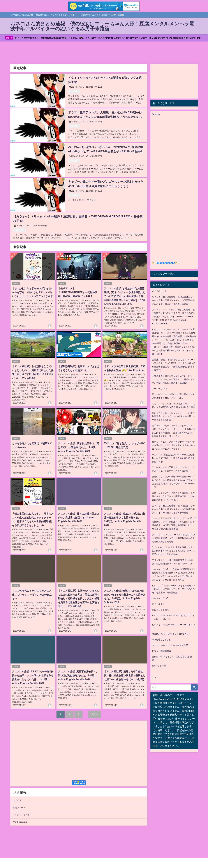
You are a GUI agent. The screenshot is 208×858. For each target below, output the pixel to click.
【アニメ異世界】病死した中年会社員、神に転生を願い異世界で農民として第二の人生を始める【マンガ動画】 (124, 675)
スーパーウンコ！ (160, 389)
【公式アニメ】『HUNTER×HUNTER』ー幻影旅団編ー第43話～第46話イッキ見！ (77, 292)
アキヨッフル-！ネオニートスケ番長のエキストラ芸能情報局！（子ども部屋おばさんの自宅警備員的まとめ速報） (173, 538)
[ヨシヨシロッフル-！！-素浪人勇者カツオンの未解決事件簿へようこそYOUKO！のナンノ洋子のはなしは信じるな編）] (174, 550)
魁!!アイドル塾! (159, 666)
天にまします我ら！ (161, 610)
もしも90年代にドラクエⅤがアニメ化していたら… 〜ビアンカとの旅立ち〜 (32, 594)
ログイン (17, 800)
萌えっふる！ (158, 604)
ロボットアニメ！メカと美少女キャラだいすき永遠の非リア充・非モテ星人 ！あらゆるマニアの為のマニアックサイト (173, 445)
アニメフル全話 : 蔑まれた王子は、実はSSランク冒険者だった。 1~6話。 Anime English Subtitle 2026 (78, 447)
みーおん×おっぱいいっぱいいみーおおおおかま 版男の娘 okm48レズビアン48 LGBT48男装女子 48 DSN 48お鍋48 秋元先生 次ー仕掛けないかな (106, 151)
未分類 (74, 91)
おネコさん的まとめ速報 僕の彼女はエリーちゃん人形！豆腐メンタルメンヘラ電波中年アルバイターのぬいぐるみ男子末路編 (173, 300)
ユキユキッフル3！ (161, 598)
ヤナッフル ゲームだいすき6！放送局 (170, 645)
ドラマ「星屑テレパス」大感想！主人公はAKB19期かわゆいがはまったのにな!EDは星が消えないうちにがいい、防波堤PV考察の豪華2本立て (105, 117)
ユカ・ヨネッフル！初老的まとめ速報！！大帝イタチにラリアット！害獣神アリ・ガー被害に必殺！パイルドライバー (173, 496)
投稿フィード (19, 807)
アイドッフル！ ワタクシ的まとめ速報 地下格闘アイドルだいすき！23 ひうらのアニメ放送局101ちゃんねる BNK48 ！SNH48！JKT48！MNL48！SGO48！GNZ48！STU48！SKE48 (173, 316)
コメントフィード (21, 815)
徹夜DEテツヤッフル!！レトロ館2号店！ (171, 634)
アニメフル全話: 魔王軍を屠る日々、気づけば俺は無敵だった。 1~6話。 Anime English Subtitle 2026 (78, 675)
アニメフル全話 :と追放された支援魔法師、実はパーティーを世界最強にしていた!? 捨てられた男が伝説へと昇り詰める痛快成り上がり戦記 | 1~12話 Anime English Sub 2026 (124, 296)
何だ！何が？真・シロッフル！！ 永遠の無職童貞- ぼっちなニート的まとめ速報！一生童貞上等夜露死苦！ (173, 416)
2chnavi (156, 114)
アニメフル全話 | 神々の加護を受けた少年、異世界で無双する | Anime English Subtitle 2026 (78, 517)
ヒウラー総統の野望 (161, 651)
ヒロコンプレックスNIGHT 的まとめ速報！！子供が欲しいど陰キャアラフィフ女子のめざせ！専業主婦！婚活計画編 (174, 589)
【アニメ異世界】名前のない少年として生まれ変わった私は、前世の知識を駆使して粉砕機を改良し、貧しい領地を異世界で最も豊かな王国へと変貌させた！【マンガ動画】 (78, 598)
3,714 (95, 714)
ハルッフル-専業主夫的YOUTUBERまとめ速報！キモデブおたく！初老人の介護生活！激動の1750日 (173, 458)
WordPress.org (20, 822)
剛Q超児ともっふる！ (162, 639)
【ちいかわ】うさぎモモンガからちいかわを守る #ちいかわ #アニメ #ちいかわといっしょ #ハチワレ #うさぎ (32, 292)
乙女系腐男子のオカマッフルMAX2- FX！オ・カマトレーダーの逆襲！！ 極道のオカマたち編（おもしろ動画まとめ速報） (173, 379)
